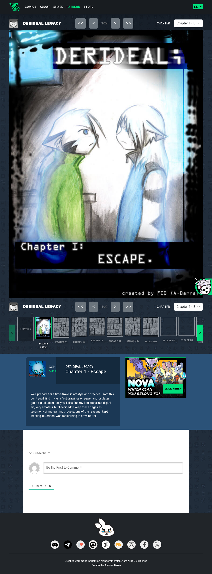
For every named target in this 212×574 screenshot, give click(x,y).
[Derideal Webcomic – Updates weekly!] (14, 7)
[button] (200, 332)
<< (80, 23)
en (196, 7)
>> (128, 23)
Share (58, 6)
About (45, 6)
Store (88, 6)
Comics (30, 6)
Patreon (73, 6)
